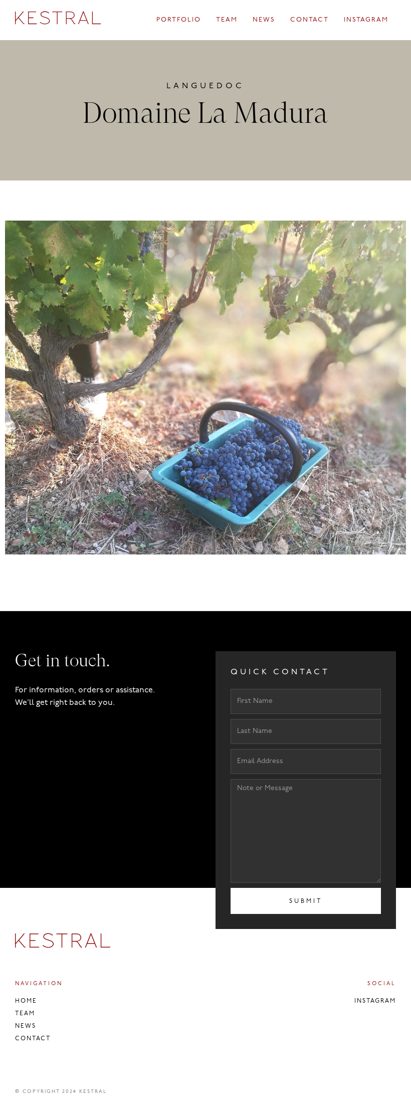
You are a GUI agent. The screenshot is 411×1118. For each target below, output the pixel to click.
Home (26, 1001)
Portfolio (178, 20)
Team (227, 20)
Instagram (366, 20)
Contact (309, 20)
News (264, 20)
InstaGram (375, 1001)
